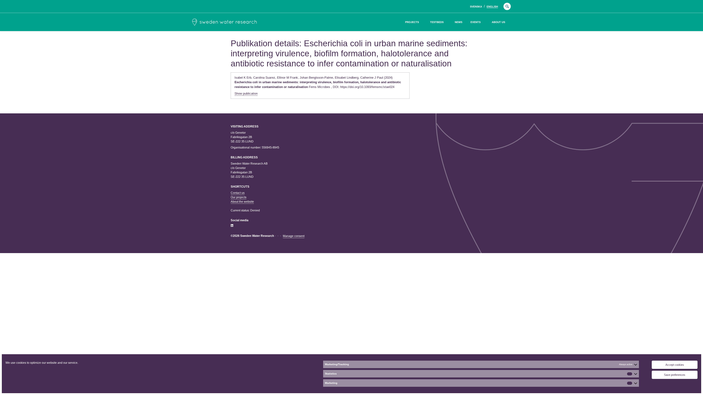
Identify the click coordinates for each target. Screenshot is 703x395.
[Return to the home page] (224, 22)
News (458, 22)
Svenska (476, 6)
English (492, 6)
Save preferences (674, 374)
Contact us (238, 192)
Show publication (246, 93)
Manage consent (293, 236)
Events (475, 22)
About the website (242, 201)
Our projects (238, 197)
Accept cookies (674, 364)
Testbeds (437, 22)
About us (498, 22)
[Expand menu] (422, 22)
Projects (412, 22)
